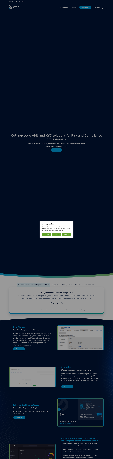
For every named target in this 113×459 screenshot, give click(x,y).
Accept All (66, 234)
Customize (46, 234)
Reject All (57, 234)
